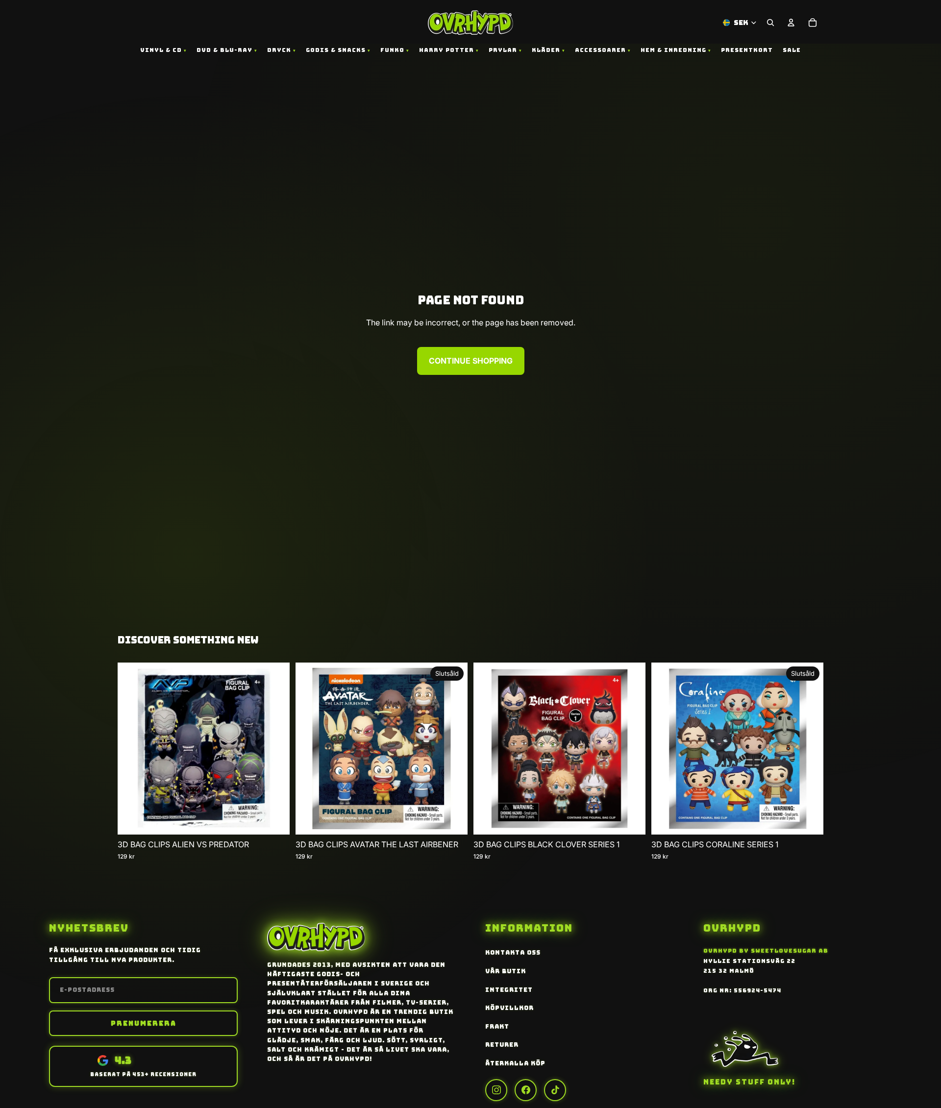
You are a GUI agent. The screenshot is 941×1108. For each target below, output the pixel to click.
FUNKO (392, 50)
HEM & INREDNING (673, 50)
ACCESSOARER (600, 50)
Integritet (509, 990)
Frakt (497, 1027)
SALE (792, 50)
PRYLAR (503, 50)
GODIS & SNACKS (336, 50)
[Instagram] (496, 1090)
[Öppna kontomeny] (791, 22)
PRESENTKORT (747, 50)
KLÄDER (546, 50)
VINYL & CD (161, 50)
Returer (502, 1045)
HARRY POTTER (446, 50)
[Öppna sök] (770, 22)
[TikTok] (555, 1090)
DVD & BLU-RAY (224, 50)
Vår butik (505, 971)
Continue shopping (471, 361)
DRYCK (279, 50)
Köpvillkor (509, 1008)
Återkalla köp (515, 1063)
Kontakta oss (513, 953)
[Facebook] (526, 1090)
